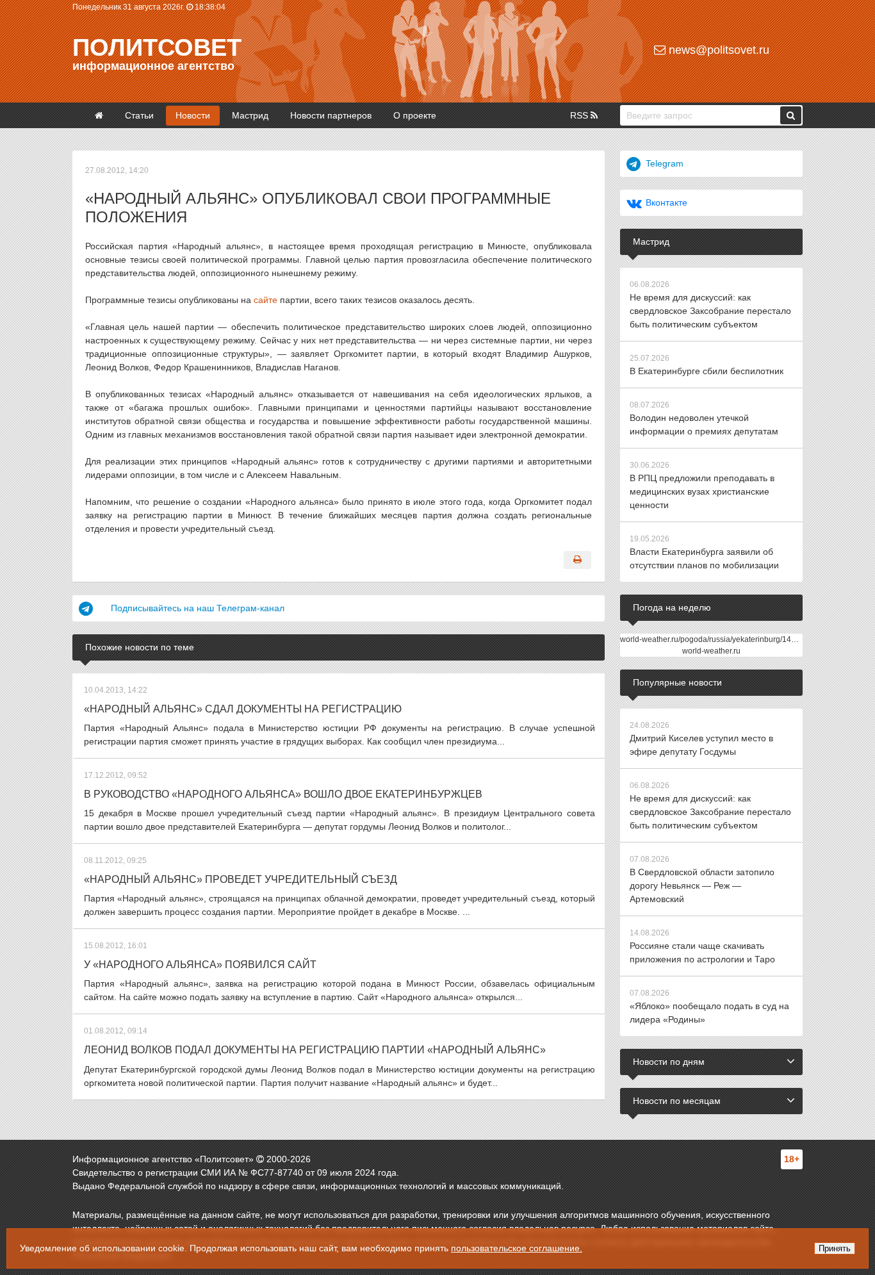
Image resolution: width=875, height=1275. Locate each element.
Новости (193, 115)
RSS (580, 115)
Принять (835, 1248)
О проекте (414, 115)
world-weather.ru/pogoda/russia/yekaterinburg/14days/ (715, 639)
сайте (265, 300)
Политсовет (156, 47)
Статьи (139, 115)
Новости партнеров (331, 115)
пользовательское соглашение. (516, 1248)
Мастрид (250, 115)
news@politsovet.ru (717, 50)
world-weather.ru (711, 650)
